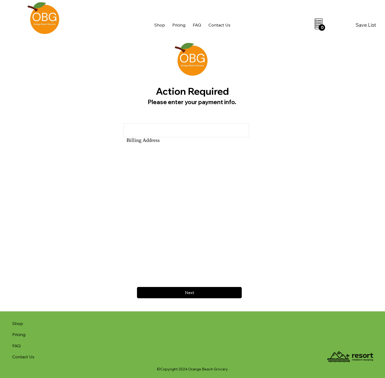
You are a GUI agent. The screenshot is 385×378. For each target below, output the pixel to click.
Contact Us (23, 356)
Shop (17, 323)
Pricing (18, 334)
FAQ (16, 345)
